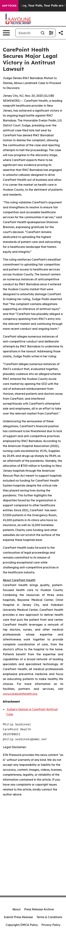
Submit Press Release (18, 917)
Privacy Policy (50, 925)
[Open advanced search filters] (51, 33)
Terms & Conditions (49, 917)
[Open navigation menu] (6, 32)
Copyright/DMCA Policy (22, 925)
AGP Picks (9, 5)
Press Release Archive (39, 909)
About (16, 909)
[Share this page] (60, 32)
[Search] (42, 33)
